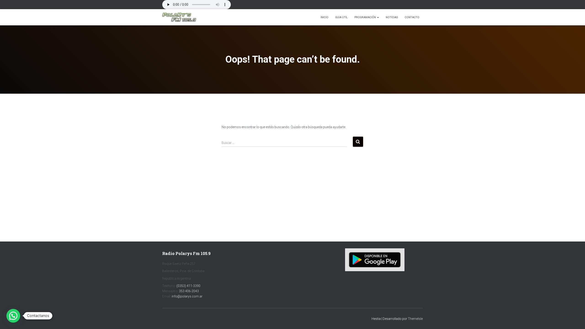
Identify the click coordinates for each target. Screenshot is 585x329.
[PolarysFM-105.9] (179, 17)
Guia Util (341, 17)
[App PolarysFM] (374, 259)
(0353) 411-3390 (188, 286)
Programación (365, 17)
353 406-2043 (189, 291)
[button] (378, 17)
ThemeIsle (415, 319)
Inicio (324, 17)
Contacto (412, 17)
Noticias (392, 17)
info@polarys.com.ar (187, 296)
